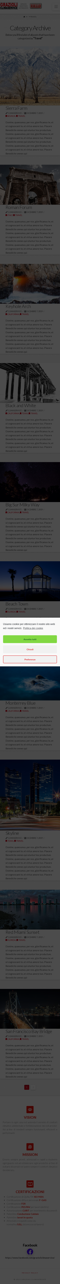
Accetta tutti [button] (30, 639)
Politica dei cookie (33, 628)
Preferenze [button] (30, 659)
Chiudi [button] (30, 649)
